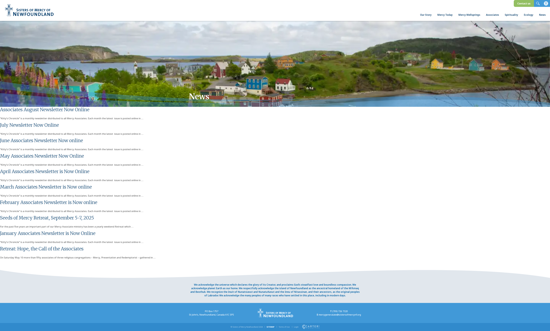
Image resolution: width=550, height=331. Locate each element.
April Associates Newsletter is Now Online (44, 171)
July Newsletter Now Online (29, 125)
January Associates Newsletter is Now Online (47, 233)
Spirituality (511, 14)
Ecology (528, 14)
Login (296, 327)
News (542, 14)
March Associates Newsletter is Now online (46, 187)
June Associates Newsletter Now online (41, 140)
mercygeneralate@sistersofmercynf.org (340, 314)
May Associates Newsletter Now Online (42, 156)
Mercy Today (445, 14)
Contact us (523, 3)
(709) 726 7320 (340, 311)
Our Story (426, 14)
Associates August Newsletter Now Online (44, 110)
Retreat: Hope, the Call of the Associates (42, 249)
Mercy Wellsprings (469, 14)
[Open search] (538, 3)
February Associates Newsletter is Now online (48, 202)
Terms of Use (284, 327)
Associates (492, 14)
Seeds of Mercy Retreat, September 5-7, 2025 (47, 218)
